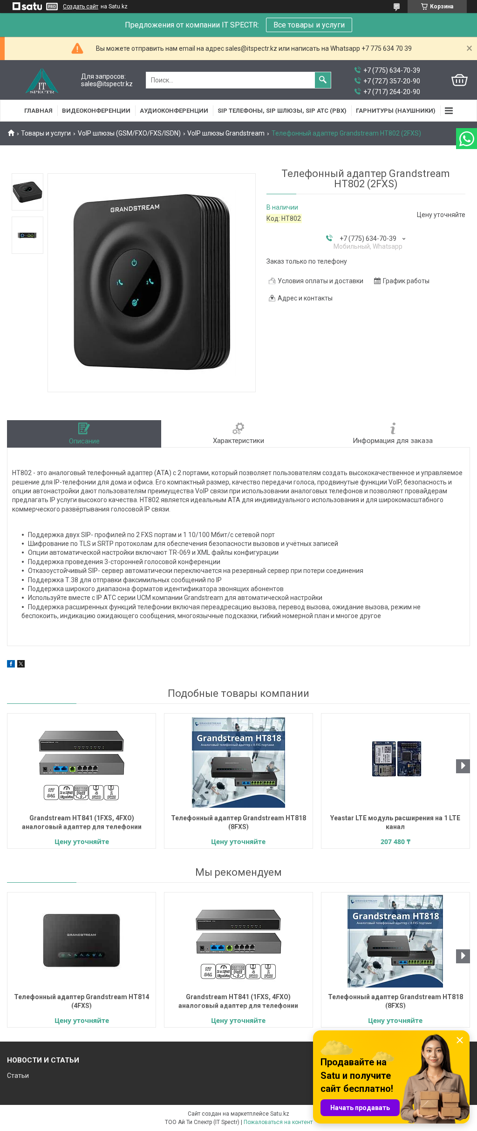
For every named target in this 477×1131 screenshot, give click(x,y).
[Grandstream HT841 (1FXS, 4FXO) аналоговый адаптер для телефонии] (81, 762)
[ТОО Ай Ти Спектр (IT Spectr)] (42, 80)
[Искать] (323, 80)
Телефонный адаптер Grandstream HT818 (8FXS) (238, 822)
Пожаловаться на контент (278, 1122)
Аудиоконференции (174, 110)
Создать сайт (80, 6)
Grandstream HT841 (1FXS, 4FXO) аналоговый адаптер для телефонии (82, 822)
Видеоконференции (96, 110)
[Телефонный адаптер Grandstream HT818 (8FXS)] (238, 762)
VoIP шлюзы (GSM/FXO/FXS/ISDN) (129, 133)
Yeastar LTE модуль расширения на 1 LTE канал (395, 822)
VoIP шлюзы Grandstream (226, 133)
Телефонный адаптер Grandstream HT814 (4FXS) (81, 1001)
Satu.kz (279, 1114)
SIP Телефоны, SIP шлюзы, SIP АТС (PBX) (282, 110)
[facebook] (11, 665)
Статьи (18, 1075)
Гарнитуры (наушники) (396, 110)
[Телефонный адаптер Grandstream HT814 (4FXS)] (81, 941)
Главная (38, 110)
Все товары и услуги (309, 24)
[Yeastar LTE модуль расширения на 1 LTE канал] (395, 762)
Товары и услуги (46, 133)
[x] (21, 665)
